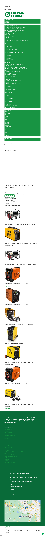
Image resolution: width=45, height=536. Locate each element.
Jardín (6, 43)
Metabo (6, 131)
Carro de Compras (7, 9)
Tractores (7, 62)
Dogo (5, 119)
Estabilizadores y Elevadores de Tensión (16, 40)
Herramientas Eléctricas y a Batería (15, 64)
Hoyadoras (7, 55)
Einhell (6, 122)
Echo (5, 120)
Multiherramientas (10, 74)
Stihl (6, 114)
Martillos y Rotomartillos (12, 71)
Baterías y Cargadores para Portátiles (15, 68)
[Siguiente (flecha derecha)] (1, 535)
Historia (6, 21)
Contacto (7, 141)
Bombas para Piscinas (10, 97)
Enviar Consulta (9, 195)
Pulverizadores (8, 59)
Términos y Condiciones (9, 435)
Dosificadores (8, 98)
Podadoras (7, 58)
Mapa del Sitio (7, 440)
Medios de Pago (7, 6)
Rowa (6, 134)
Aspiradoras (8, 101)
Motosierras (8, 56)
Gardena (6, 123)
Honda (6, 111)
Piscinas (6, 95)
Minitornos (7, 73)
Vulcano (6, 135)
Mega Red (7, 113)
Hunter (6, 125)
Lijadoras (7, 70)
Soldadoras (7, 86)
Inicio (5, 149)
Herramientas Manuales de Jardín (14, 54)
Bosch (6, 117)
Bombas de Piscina (9, 94)
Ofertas (5, 8)
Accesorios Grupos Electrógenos (14, 30)
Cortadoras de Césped (10, 49)
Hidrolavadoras (9, 102)
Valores (6, 22)
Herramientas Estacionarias (12, 80)
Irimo (5, 128)
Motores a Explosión (10, 33)
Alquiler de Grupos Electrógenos (14, 140)
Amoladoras (8, 65)
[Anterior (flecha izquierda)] (0, 535)
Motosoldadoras (9, 36)
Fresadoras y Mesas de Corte (12, 83)
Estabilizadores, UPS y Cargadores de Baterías (17, 39)
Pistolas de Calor (9, 76)
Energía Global (8, 110)
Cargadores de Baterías (11, 42)
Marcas (6, 108)
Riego (6, 61)
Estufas (6, 37)
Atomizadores (8, 45)
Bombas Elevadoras (10, 89)
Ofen (5, 132)
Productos (7, 24)
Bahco (6, 116)
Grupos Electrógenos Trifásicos (13, 28)
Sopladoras (7, 104)
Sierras (6, 77)
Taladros (7, 79)
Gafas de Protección (10, 107)
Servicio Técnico (9, 138)
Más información (8, 423)
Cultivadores (8, 51)
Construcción (7, 450)
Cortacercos (8, 48)
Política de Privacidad (9, 437)
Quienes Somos (8, 19)
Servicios (7, 137)
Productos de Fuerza (10, 31)
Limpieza (6, 100)
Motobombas (8, 34)
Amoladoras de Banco (10, 82)
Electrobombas (8, 88)
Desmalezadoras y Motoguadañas (14, 52)
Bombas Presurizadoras (11, 91)
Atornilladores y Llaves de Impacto (14, 67)
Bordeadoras (8, 46)
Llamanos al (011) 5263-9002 (9, 5)
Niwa (5, 129)
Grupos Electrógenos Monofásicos (14, 27)
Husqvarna (7, 126)
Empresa (6, 18)
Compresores (8, 85)
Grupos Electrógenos (10, 25)
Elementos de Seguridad (11, 105)
